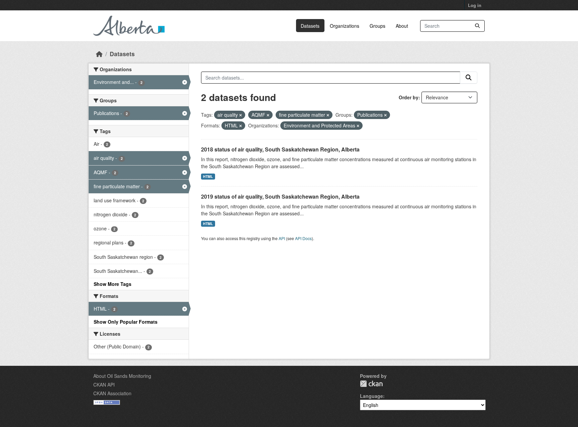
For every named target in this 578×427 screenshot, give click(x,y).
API (282, 238)
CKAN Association (112, 393)
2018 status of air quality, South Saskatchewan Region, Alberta (280, 149)
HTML (208, 176)
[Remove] (240, 115)
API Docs (303, 238)
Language (371, 396)
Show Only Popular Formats (126, 321)
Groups (377, 25)
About (402, 25)
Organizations (344, 25)
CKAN (371, 383)
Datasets (310, 25)
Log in (474, 5)
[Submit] (477, 26)
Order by (408, 97)
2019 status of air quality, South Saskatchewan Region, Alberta (280, 196)
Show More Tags (112, 284)
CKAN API (104, 384)
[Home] (99, 53)
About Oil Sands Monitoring (122, 375)
